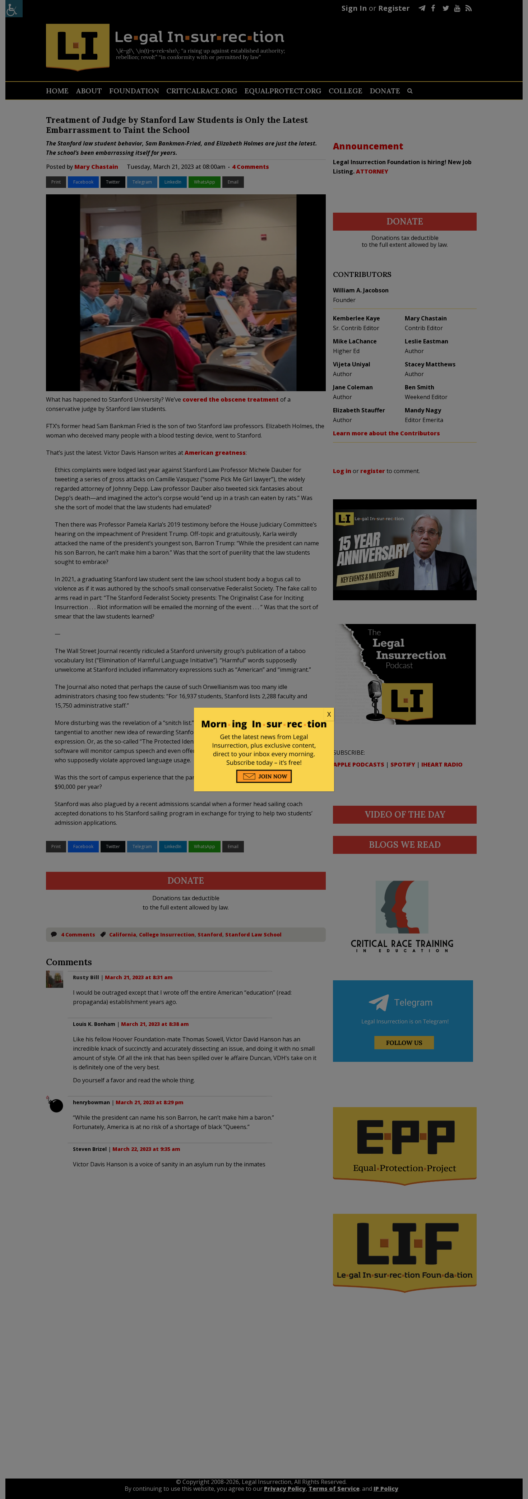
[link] (264, 714)
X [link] (329, 714)
